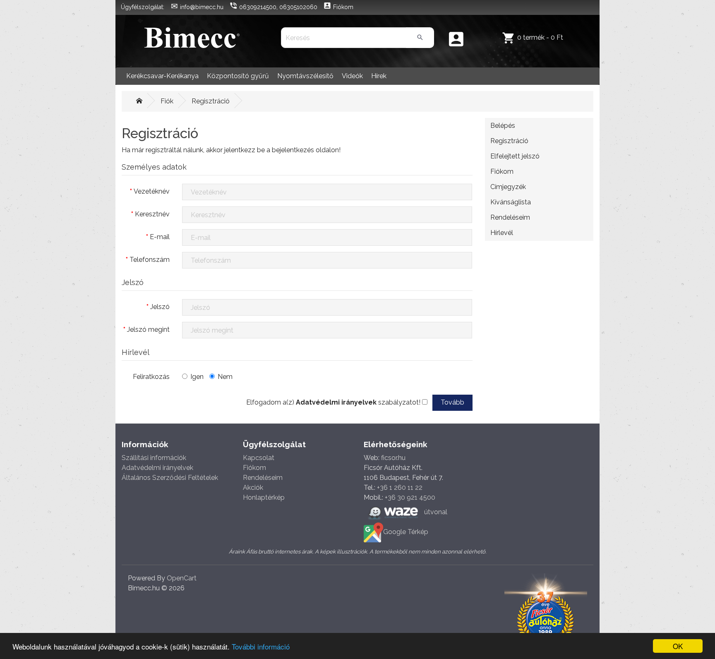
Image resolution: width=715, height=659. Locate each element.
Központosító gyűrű (238, 76)
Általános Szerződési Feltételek (170, 478)
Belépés (502, 125)
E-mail (160, 237)
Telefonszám (150, 260)
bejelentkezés (293, 150)
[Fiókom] (455, 39)
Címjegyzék (508, 187)
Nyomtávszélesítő (305, 76)
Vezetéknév (152, 191)
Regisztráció (211, 101)
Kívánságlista (510, 202)
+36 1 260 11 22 (399, 487)
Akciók (253, 487)
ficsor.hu (393, 458)
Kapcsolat (258, 458)
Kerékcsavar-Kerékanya (162, 76)
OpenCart (182, 578)
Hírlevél (501, 233)
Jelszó (160, 307)
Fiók (167, 101)
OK (678, 646)
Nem (225, 377)
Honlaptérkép (264, 497)
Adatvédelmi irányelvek (157, 468)
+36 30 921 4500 (410, 497)
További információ (261, 646)
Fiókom (501, 171)
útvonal (434, 512)
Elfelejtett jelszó (515, 156)
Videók (352, 76)
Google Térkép (405, 532)
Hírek (378, 76)
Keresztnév (152, 214)
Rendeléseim (510, 217)
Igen (197, 377)
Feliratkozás (151, 377)
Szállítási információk (154, 458)
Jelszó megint (148, 329)
